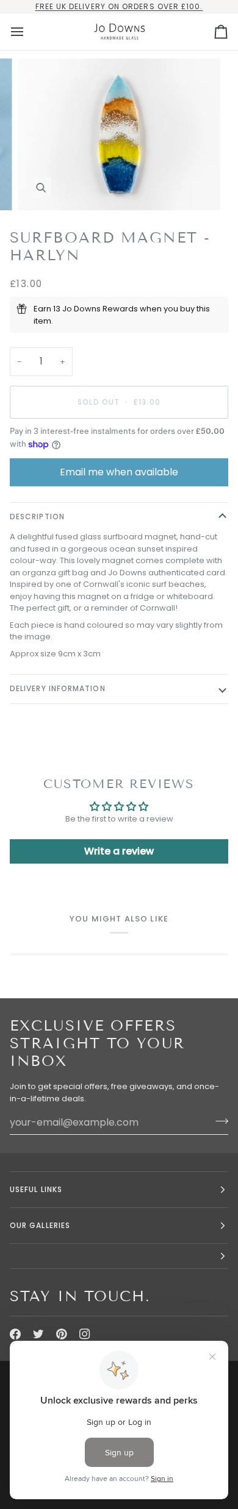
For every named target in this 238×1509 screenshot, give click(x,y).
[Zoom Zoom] (119, 134)
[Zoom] (40, 187)
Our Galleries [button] (40, 1225)
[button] (119, 1256)
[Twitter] (38, 1334)
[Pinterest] (61, 1334)
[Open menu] (28, 32)
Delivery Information (58, 688)
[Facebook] (15, 1334)
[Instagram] (84, 1334)
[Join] (218, 1121)
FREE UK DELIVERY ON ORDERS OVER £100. (119, 6)
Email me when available (119, 472)
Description (37, 516)
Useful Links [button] (36, 1189)
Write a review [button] (119, 851)
